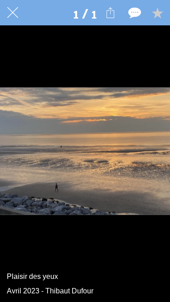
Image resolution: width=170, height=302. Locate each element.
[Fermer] (12, 12)
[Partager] (110, 13)
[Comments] (134, 13)
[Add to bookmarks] (157, 13)
